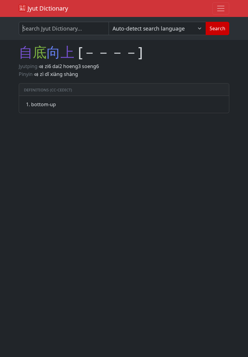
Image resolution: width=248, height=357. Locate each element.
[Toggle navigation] (220, 8)
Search (217, 28)
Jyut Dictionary (47, 8)
